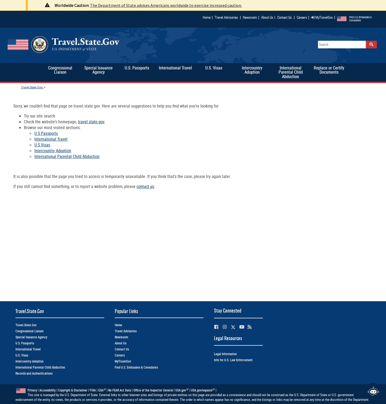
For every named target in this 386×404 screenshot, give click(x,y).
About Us (268, 17)
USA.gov (180, 390)
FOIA (93, 390)
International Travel (50, 139)
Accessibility (47, 390)
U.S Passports (46, 133)
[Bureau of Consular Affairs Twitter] (233, 327)
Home (207, 17)
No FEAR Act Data (119, 390)
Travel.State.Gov (32, 87)
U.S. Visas (21, 355)
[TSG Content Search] (371, 44)
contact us (145, 186)
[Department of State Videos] (241, 327)
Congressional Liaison (29, 331)
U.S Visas (42, 145)
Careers (302, 17)
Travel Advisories (226, 17)
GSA (100, 390)
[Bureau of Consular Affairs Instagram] (225, 327)
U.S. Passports (24, 343)
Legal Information (225, 354)
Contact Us (285, 17)
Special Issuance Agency (31, 337)
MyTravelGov (324, 17)
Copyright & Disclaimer (72, 390)
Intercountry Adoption (52, 151)
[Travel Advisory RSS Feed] (250, 327)
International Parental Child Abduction (67, 156)
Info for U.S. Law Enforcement (233, 360)
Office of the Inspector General (153, 390)
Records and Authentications (34, 373)
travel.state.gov (91, 122)
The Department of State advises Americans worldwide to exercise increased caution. (166, 5)
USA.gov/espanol (201, 390)
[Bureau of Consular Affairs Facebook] (216, 327)
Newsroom (250, 17)
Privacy (32, 390)
